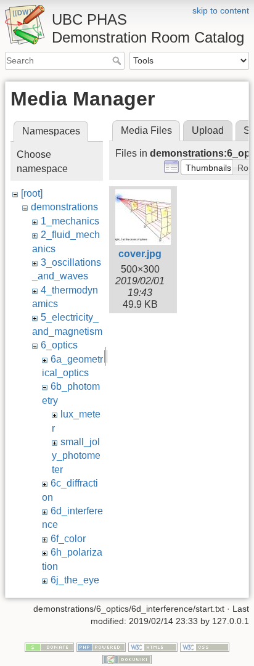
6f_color (68, 538)
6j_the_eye (75, 580)
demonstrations (64, 207)
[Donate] (49, 647)
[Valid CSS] (204, 647)
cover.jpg (140, 254)
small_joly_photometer (76, 456)
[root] (32, 193)
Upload (208, 130)
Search (118, 60)
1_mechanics (70, 221)
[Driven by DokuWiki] (127, 659)
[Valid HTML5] (153, 647)
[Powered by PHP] (101, 647)
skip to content (220, 10)
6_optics (59, 345)
